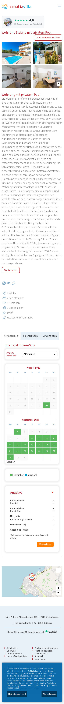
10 (32, 438)
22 (18, 451)
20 (54, 444)
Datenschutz (41, 653)
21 (10, 451)
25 (39, 451)
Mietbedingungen (44, 650)
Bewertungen (50, 336)
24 (32, 451)
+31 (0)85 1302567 (43, 623)
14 (10, 444)
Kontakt (39, 656)
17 (32, 444)
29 (47, 405)
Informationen (14, 653)
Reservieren (45, 544)
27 (54, 451)
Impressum (40, 659)
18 (39, 444)
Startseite (12, 648)
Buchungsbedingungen (46, 648)
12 (47, 438)
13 (54, 438)
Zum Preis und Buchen (48, 37)
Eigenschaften (30, 336)
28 (10, 457)
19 (47, 444)
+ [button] (58, 588)
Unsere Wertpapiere (17, 656)
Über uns (11, 650)
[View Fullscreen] (58, 570)
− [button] (58, 592)
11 (39, 438)
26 (47, 451)
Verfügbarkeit (11, 336)
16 (25, 444)
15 (18, 444)
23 (25, 451)
